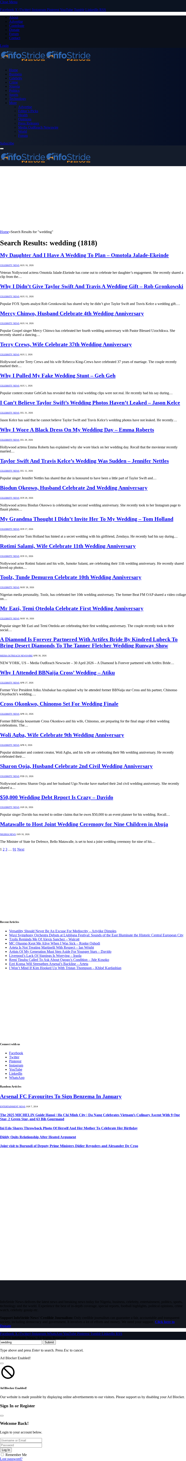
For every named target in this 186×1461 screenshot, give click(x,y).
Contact (14, 38)
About (13, 17)
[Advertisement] (93, 198)
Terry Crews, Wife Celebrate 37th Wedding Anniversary (66, 344)
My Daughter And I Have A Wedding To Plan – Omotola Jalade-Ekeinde (84, 255)
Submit (49, 1342)
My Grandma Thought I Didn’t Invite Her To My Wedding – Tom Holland (86, 519)
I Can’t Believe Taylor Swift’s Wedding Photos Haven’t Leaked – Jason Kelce (90, 403)
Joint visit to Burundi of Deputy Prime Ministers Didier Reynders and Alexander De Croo (69, 1146)
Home (13, 70)
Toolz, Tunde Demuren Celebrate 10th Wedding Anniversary (70, 577)
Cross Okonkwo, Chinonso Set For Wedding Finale (59, 704)
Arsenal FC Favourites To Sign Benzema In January (61, 1096)
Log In (6, 1450)
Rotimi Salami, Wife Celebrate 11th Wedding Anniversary (68, 546)
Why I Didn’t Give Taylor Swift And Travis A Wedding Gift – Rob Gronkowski (91, 286)
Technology (17, 99)
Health (23, 115)
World (22, 131)
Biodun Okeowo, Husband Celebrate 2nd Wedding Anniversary (73, 488)
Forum (14, 34)
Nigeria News (8, 834)
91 (14, 849)
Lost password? (11, 1459)
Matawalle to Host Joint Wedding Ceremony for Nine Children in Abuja (84, 824)
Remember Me (16, 1455)
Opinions (24, 119)
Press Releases (28, 123)
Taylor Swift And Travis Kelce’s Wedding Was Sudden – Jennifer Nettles (84, 461)
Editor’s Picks (28, 111)
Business (15, 74)
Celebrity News (10, 265)
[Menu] (2, 148)
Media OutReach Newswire (38, 127)
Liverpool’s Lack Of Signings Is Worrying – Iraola (45, 956)
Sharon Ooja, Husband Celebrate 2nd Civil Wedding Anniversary (76, 766)
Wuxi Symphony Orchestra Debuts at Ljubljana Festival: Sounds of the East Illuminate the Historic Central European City (96, 935)
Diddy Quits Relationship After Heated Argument (38, 1137)
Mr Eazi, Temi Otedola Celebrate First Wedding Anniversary (71, 608)
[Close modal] (2, 1363)
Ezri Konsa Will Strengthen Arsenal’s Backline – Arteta (48, 964)
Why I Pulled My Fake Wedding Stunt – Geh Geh (57, 376)
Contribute (16, 26)
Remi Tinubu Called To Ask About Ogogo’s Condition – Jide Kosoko (59, 960)
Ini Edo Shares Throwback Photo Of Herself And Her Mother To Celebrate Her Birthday (69, 1128)
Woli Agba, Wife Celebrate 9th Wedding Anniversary (62, 735)
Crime (13, 82)
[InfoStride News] (45, 62)
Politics (14, 90)
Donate (14, 30)
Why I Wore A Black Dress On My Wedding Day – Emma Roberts (77, 430)
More (13, 103)
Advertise (16, 21)
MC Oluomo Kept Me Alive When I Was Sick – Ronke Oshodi (54, 943)
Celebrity (15, 78)
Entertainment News (12, 1106)
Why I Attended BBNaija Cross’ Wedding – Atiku (57, 673)
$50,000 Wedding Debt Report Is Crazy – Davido (56, 797)
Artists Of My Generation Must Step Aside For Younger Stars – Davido (60, 951)
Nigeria (14, 86)
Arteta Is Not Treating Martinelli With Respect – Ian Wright (51, 947)
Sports (13, 95)
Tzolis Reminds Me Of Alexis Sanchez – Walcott (44, 939)
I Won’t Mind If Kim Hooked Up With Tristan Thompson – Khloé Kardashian (65, 968)
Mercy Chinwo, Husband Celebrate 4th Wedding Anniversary (72, 313)
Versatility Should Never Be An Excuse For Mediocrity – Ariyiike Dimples (62, 931)
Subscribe (7, 143)
